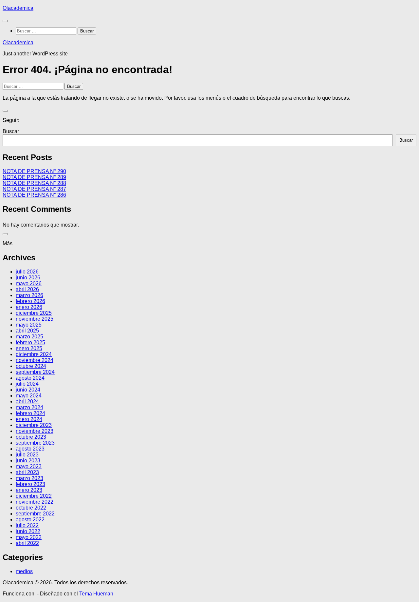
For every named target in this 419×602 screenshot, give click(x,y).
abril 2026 (27, 289)
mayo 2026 (29, 283)
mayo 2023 (29, 466)
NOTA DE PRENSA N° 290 (34, 171)
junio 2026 (28, 277)
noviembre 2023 (34, 431)
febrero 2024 (30, 413)
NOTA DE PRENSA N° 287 (34, 189)
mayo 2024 (29, 395)
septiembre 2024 (35, 372)
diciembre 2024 (34, 354)
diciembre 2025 (34, 313)
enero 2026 (29, 307)
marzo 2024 (29, 407)
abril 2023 (27, 472)
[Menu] (5, 21)
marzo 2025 (29, 336)
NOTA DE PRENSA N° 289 (34, 177)
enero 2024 (29, 419)
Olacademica (18, 8)
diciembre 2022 (34, 496)
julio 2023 (27, 454)
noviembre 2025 (34, 319)
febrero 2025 (30, 342)
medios (24, 571)
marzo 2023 (29, 478)
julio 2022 (27, 525)
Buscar (11, 131)
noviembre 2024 (34, 360)
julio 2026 (27, 271)
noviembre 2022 (34, 502)
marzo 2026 (29, 295)
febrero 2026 (30, 301)
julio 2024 (27, 384)
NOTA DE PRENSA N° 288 (34, 183)
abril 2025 (27, 330)
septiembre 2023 (35, 443)
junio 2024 (28, 389)
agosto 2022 (30, 519)
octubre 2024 (31, 366)
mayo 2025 (29, 325)
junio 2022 (28, 531)
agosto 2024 (30, 378)
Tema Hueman (96, 593)
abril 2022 (27, 543)
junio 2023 (28, 460)
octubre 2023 (31, 437)
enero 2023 (29, 490)
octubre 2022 (31, 508)
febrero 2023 (30, 484)
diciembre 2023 (34, 425)
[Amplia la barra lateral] (5, 111)
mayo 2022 (29, 537)
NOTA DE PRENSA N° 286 (34, 195)
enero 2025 (29, 348)
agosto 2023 (30, 449)
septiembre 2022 (35, 513)
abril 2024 (27, 401)
